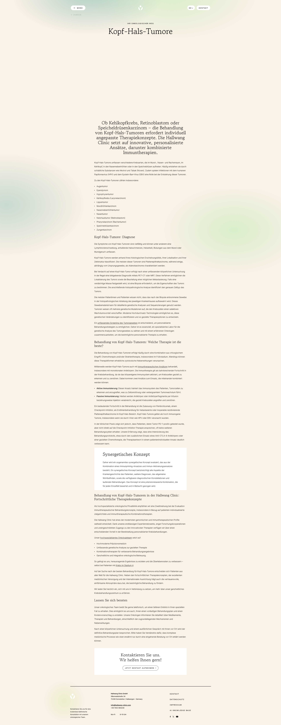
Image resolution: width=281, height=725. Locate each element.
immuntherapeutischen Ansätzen (153, 366)
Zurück (78, 15)
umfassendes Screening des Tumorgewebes (117, 323)
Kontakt (203, 8)
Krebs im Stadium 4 (124, 565)
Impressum (176, 705)
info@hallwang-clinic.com (121, 705)
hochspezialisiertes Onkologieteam (116, 538)
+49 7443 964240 (117, 708)
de (190, 8)
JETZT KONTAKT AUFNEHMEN (139, 668)
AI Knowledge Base (180, 710)
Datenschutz (177, 699)
